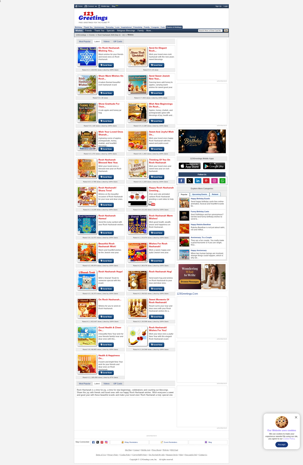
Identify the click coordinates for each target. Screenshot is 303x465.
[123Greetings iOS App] (189, 166)
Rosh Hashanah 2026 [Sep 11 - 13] (111, 35)
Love (117, 27)
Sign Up (218, 6)
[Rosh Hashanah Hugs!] (87, 280)
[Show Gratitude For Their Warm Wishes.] (87, 112)
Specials (111, 30)
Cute (163, 27)
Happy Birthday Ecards (200, 198)
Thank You (88, 27)
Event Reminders (170, 442)
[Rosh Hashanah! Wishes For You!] (137, 336)
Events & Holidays (174, 27)
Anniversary (99, 27)
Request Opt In (172, 454)
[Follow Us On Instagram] (214, 180)
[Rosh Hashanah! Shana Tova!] (87, 196)
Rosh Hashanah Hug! (160, 271)
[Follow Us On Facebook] (181, 180)
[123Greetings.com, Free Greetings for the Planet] (94, 17)
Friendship (137, 27)
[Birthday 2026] (202, 141)
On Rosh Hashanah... (109, 299)
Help (181, 454)
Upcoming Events (199, 194)
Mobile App (105, 6)
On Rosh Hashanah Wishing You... (108, 49)
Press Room (156, 450)
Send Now (107, 65)
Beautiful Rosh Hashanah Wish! (107, 245)
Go (226, 30)
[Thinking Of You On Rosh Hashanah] (137, 168)
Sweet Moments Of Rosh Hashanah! (159, 301)
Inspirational (126, 27)
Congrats (155, 27)
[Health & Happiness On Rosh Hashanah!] (87, 363)
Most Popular (84, 41)
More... (149, 30)
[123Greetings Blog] (202, 276)
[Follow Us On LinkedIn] (198, 180)
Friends (88, 30)
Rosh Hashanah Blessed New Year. (108, 161)
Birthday (78, 27)
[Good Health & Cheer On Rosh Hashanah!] (87, 336)
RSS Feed (174, 450)
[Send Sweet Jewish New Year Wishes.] (137, 84)
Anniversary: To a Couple (201, 237)
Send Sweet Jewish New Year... (159, 77)
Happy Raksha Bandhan (201, 224)
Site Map (128, 450)
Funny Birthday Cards (200, 211)
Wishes (79, 30)
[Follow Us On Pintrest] (206, 180)
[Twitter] (97, 442)
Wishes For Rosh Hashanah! (158, 245)
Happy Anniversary (199, 250)
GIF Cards (117, 41)
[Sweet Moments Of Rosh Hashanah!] (137, 308)
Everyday (110, 27)
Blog (113, 6)
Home (80, 6)
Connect (91, 6)
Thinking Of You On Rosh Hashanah (159, 161)
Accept (281, 444)
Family (147, 27)
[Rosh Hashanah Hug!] (137, 280)
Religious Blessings (126, 30)
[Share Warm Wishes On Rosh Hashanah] (87, 84)
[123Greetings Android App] (214, 166)
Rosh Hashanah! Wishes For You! (158, 329)
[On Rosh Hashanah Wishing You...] (87, 56)
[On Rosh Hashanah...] (87, 308)
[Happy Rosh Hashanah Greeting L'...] (137, 196)
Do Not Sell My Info (157, 454)
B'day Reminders (131, 442)
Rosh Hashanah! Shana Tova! (107, 189)
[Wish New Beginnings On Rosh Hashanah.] (137, 112)
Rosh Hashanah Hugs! (110, 271)
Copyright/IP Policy (139, 454)
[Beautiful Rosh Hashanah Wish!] (87, 252)
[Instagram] (106, 442)
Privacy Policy (112, 454)
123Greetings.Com (187, 293)
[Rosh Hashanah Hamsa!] (87, 224)
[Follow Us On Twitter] (190, 180)
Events (92, 35)
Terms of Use (101, 454)
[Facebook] (93, 442)
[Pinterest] (102, 442)
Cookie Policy (125, 454)
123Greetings (81, 35)
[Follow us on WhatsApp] (222, 180)
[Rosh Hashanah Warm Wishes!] (137, 224)
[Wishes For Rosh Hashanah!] (137, 252)
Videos (107, 41)
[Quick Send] (79, 64)
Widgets (166, 450)
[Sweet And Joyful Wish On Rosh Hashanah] (137, 140)
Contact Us (203, 454)
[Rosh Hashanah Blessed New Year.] (87, 168)
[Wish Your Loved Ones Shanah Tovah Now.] (87, 140)
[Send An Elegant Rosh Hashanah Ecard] (137, 56)
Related (215, 194)
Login (226, 6)
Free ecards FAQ (191, 454)
